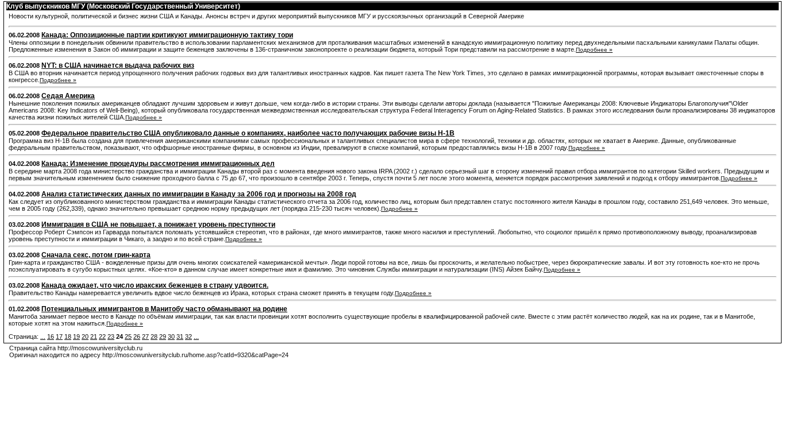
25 (128, 336)
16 (50, 336)
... (42, 336)
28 (154, 336)
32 (188, 336)
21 (93, 336)
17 (59, 336)
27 (145, 336)
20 (85, 336)
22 (102, 336)
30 (171, 336)
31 (179, 336)
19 (76, 336)
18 (67, 336)
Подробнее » (594, 50)
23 (110, 336)
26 (136, 336)
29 (162, 336)
